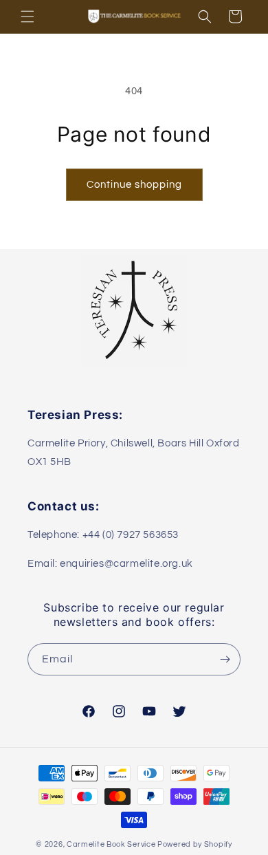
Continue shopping (134, 185)
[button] (27, 16)
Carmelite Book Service (111, 844)
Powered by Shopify (194, 844)
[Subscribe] (225, 659)
